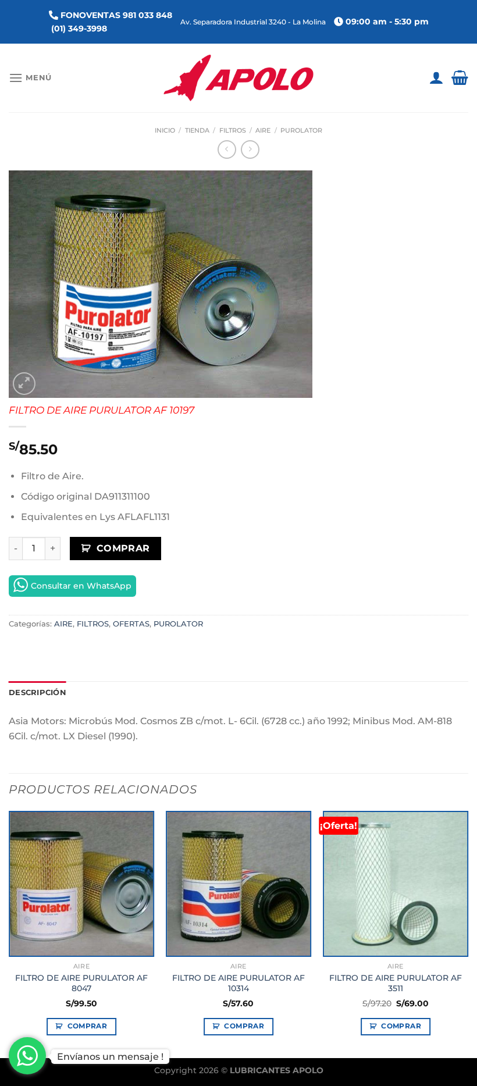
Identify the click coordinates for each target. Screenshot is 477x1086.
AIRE (262, 130)
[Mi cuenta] (436, 77)
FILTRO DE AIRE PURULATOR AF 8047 (81, 983)
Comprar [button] (87, 1026)
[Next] (467, 933)
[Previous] (9, 933)
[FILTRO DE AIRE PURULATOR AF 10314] (238, 883)
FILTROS (232, 130)
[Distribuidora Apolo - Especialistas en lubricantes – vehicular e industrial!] (239, 78)
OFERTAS (131, 623)
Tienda (197, 130)
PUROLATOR (301, 130)
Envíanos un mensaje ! (110, 1056)
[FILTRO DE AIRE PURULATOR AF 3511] (395, 883)
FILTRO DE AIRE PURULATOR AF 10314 (238, 983)
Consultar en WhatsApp (81, 586)
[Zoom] (24, 383)
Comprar (123, 548)
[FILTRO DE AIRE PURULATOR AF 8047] (81, 883)
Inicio (165, 130)
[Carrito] (459, 77)
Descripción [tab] (37, 692)
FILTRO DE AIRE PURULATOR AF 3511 (395, 983)
